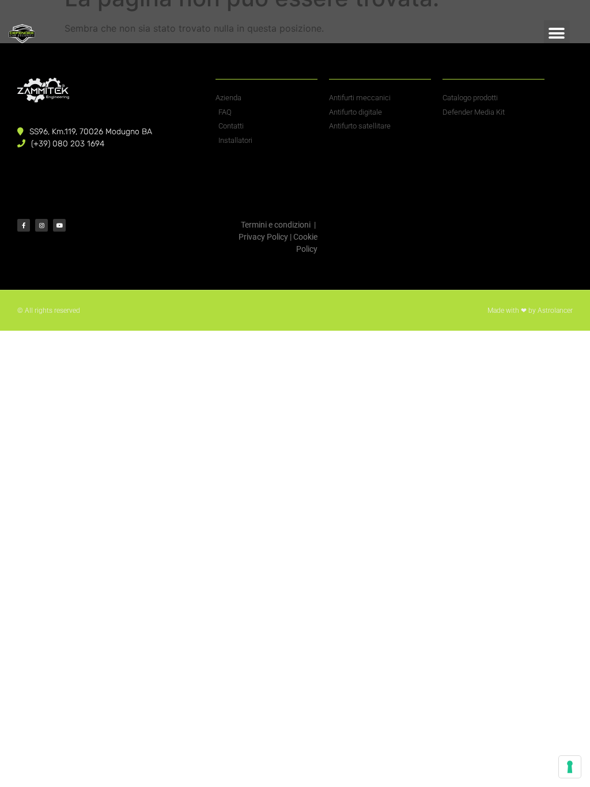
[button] (557, 33)
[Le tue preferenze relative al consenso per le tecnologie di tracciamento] (570, 767)
